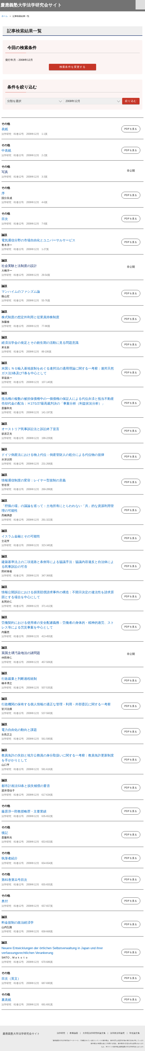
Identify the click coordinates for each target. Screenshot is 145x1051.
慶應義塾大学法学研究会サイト (31, 4)
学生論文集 (134, 1033)
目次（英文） (11, 978)
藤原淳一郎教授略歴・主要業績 (24, 811)
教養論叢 (74, 1033)
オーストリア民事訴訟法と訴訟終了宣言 (30, 429)
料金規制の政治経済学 (18, 922)
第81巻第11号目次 (14, 880)
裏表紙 (6, 1000)
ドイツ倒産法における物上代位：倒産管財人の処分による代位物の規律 (53, 455)
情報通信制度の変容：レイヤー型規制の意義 (34, 480)
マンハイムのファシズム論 (21, 291)
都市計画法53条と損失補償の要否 (26, 786)
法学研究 (61, 1033)
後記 (5, 833)
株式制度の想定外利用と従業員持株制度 (30, 317)
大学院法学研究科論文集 (94, 1033)
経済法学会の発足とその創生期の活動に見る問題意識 (40, 343)
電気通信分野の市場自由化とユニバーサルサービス (38, 240)
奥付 (5, 901)
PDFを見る (130, 129)
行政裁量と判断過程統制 (19, 679)
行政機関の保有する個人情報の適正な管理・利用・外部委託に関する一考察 (56, 704)
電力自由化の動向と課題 (19, 730)
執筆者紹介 (10, 858)
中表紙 (6, 150)
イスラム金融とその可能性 (21, 536)
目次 (5, 219)
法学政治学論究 (117, 1033)
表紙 (5, 129)
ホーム (5, 16)
